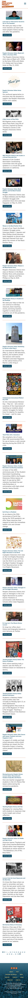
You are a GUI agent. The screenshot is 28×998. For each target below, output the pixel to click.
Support (7, 977)
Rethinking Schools (20, 984)
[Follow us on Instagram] (16, 968)
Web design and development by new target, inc (14, 991)
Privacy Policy (14, 993)
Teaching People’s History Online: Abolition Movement (12, 694)
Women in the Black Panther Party (12, 226)
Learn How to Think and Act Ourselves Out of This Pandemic (13, 22)
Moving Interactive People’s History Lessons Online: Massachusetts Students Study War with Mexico (13, 775)
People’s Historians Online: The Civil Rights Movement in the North (13, 551)
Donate (15, 977)
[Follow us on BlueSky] (14, 968)
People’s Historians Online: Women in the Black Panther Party (13, 266)
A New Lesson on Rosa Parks (11, 119)
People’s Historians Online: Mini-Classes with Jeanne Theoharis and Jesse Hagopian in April (14, 736)
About (11, 972)
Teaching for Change (15, 985)
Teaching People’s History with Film (13, 807)
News (21, 974)
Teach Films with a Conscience (11, 435)
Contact (18, 980)
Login (21, 977)
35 (15, 954)
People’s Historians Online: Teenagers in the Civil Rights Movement (14, 588)
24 (7, 954)
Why (17, 972)
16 (10, 952)
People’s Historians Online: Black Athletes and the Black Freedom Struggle (12, 190)
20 (18, 952)
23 (24, 952)
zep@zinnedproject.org (16, 988)
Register (10, 980)
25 (9, 954)
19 (16, 952)
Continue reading (7, 35)
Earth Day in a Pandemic (9, 512)
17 (12, 952)
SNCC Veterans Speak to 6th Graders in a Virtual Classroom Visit (14, 156)
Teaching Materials (11, 974)
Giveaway (12, 925)
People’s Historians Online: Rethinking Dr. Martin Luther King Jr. (13, 347)
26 (11, 954)
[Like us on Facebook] (12, 968)
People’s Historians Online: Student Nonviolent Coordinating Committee (13, 466)
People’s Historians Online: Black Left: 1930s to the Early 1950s (13, 54)
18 (14, 952)
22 (22, 952)
